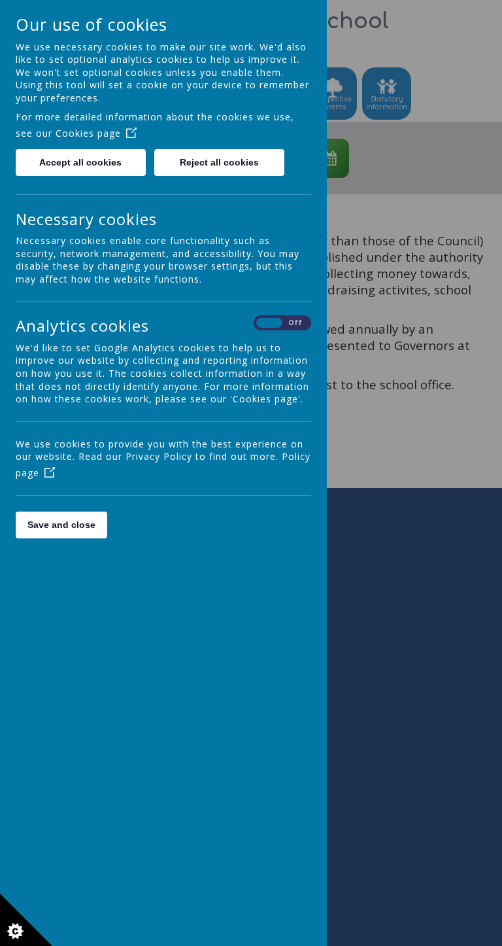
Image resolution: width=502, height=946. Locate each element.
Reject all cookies (219, 162)
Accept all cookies (80, 162)
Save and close (61, 524)
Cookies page (88, 133)
